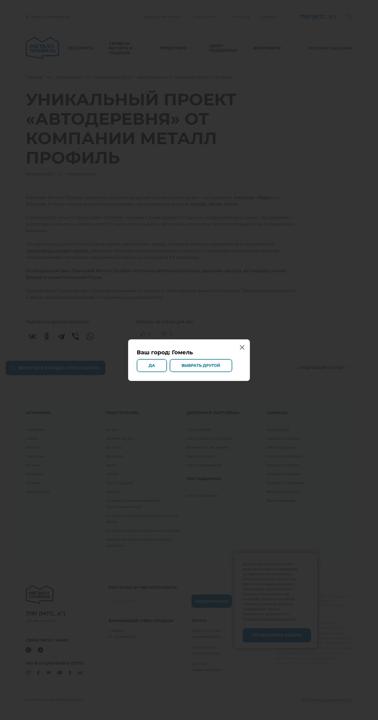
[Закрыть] (242, 347)
